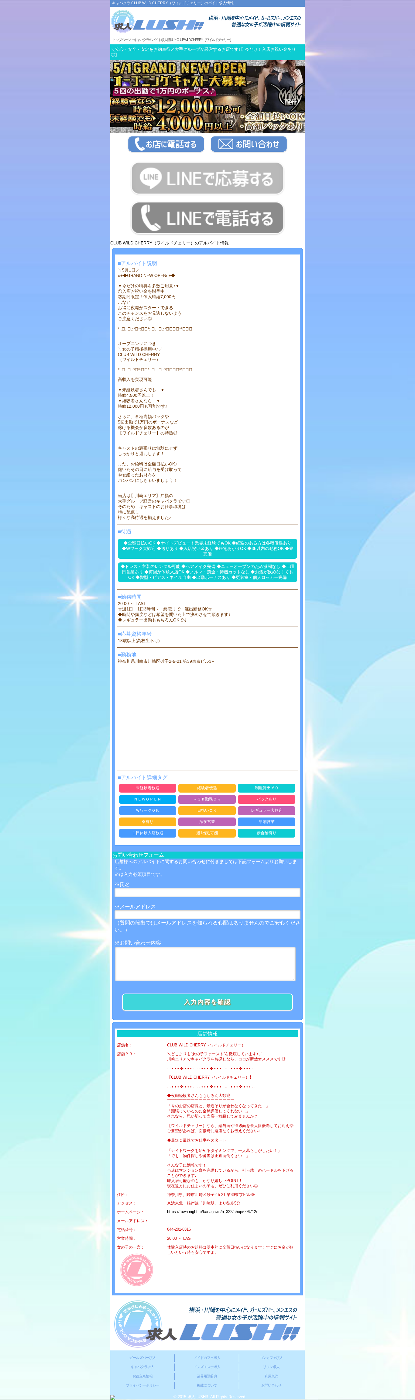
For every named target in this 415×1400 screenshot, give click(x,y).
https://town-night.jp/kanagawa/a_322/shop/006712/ (212, 1212)
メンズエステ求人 (207, 1367)
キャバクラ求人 (142, 1367)
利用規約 (271, 1376)
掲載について (207, 1385)
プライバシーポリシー (142, 1385)
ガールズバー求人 (142, 1358)
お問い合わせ (271, 1385)
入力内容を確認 (207, 1001)
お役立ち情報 (142, 1376)
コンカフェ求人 (271, 1358)
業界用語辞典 (207, 1376)
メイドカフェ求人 (207, 1358)
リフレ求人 (271, 1367)
